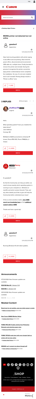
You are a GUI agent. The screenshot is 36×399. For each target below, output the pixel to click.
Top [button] (3, 395)
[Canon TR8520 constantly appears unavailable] (30, 101)
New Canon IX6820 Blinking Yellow (11, 316)
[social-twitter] (20, 364)
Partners (28, 377)
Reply (18, 90)
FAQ (29, 1)
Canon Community (11, 7)
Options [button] (33, 28)
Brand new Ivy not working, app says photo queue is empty (18, 308)
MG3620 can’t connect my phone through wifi (14, 346)
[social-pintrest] (27, 364)
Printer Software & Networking (9, 348)
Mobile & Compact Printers (8, 310)
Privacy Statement (14, 377)
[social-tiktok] (12, 364)
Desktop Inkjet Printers (8, 28)
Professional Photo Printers (8, 329)
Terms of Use (7, 377)
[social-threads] (24, 364)
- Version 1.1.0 (10, 285)
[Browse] (4, 7)
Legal (20, 377)
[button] (5, 85)
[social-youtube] (4, 364)
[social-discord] (18, 368)
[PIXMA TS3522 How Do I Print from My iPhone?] (33, 101)
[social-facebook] (16, 364)
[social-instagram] (8, 364)
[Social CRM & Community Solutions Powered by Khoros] (29, 395)
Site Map (24, 377)
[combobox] (18, 17)
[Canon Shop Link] (18, 374)
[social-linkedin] (31, 364)
